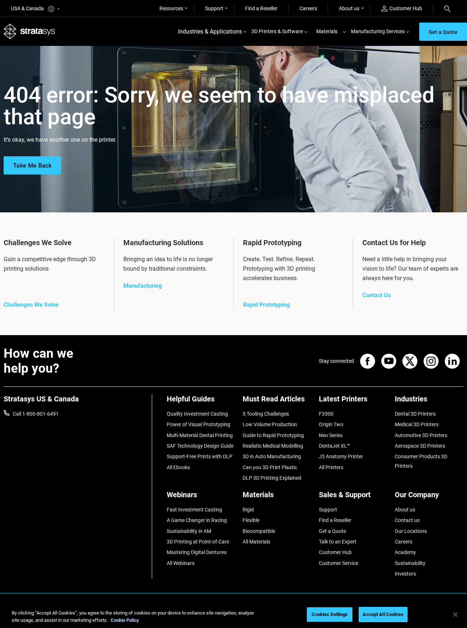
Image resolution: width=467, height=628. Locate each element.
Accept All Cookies (383, 614)
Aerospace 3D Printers (420, 446)
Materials (326, 31)
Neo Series (331, 435)
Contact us (407, 520)
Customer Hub (405, 8)
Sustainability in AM (189, 531)
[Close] (455, 615)
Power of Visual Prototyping (198, 424)
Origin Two (331, 424)
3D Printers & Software (277, 31)
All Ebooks (178, 467)
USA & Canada (28, 8)
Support (214, 8)
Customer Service (338, 563)
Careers (308, 8)
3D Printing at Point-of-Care (198, 542)
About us (349, 8)
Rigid (248, 510)
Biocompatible (259, 531)
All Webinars (180, 563)
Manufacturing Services (378, 31)
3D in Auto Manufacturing (272, 456)
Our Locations (411, 531)
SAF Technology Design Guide (200, 446)
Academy (405, 552)
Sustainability (410, 563)
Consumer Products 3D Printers (421, 461)
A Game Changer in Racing (197, 520)
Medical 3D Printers (417, 424)
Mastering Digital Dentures (197, 552)
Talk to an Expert (337, 542)
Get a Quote (332, 531)
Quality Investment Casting (197, 414)
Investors (405, 574)
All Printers (331, 467)
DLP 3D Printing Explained (272, 478)
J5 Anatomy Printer (341, 456)
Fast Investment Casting (194, 510)
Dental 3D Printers (415, 414)
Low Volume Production (270, 424)
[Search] (447, 8)
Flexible (251, 520)
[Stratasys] (29, 31)
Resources (171, 8)
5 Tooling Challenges (266, 414)
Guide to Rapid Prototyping (273, 435)
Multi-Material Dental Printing (200, 435)
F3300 (326, 414)
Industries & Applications (210, 31)
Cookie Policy (125, 620)
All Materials (256, 542)
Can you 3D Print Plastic (270, 467)
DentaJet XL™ (334, 446)
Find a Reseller (261, 8)
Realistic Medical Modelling (273, 446)
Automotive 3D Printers (421, 435)
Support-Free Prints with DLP (199, 456)
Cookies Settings (330, 614)
